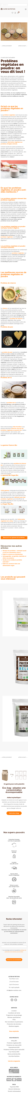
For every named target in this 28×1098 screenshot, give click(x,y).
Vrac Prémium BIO (14, 1051)
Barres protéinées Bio (14, 1054)
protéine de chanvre (16, 318)
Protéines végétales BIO (14, 1043)
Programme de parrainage (14, 1015)
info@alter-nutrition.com (14, 990)
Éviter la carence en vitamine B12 (13, 554)
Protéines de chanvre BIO (14, 1045)
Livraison (14, 1010)
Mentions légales (14, 1026)
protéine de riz (11, 402)
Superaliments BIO (14, 1047)
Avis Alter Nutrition (14, 1056)
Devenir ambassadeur (14, 1091)
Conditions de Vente (14, 1013)
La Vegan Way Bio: (7, 504)
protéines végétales (9, 115)
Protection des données (14, 1024)
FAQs (14, 1019)
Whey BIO (14, 1040)
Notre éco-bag (14, 813)
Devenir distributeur (14, 1089)
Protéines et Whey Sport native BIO (14, 1049)
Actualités (12, 57)
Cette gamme (5, 490)
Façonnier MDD (14, 1087)
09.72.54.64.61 (15, 987)
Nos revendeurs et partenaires (14, 1022)
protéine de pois (7, 352)
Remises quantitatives (14, 1017)
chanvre (4, 308)
